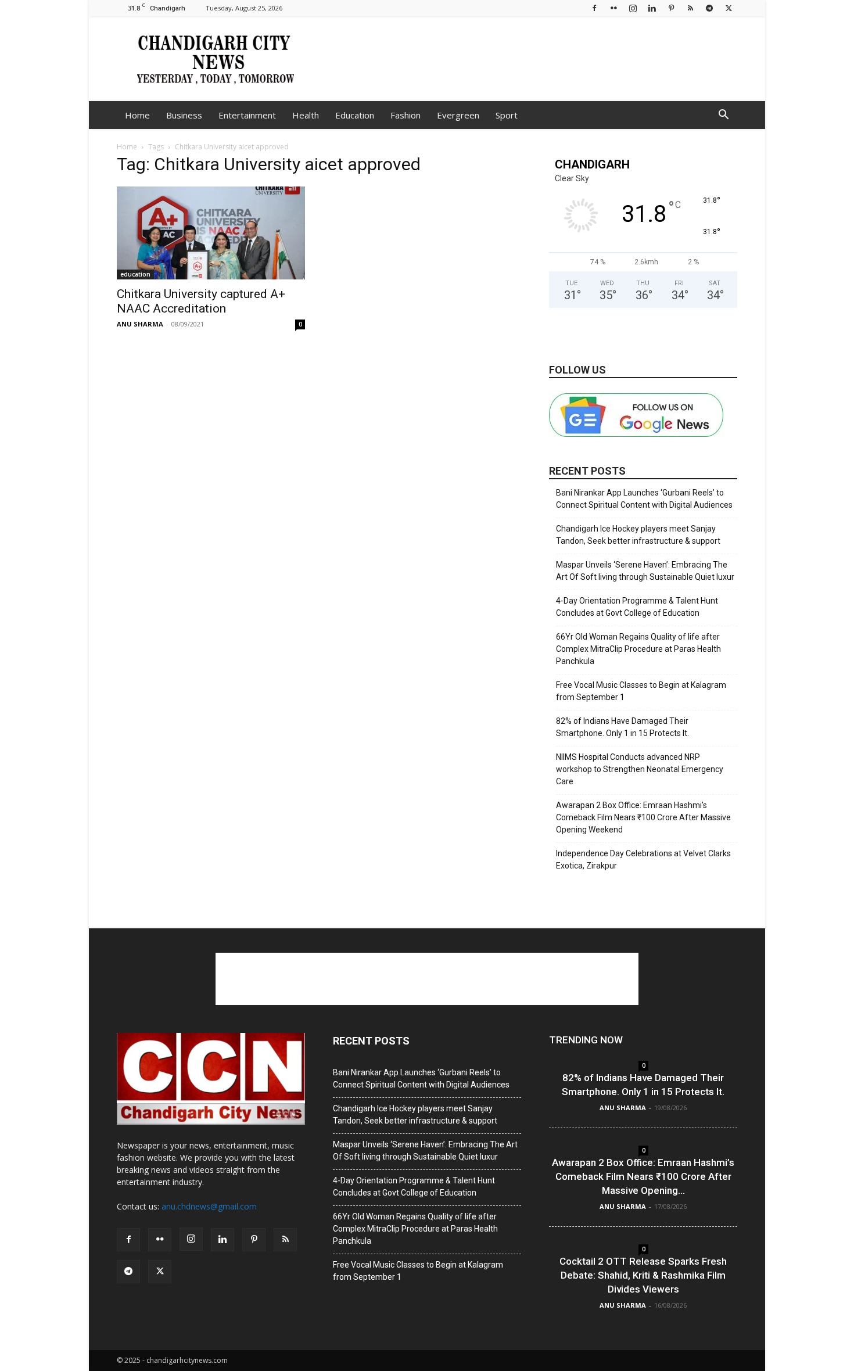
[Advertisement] (525, 59)
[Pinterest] (671, 8)
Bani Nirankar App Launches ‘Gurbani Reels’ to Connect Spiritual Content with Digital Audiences (644, 498)
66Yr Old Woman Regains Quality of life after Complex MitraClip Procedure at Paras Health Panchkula (638, 649)
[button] (723, 115)
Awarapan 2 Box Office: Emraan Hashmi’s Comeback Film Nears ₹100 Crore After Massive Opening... (643, 1176)
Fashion (405, 115)
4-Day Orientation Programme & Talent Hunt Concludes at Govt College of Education (637, 607)
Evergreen (458, 115)
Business (184, 115)
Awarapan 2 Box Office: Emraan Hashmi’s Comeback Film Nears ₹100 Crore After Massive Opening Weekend (643, 817)
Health (305, 115)
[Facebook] (594, 8)
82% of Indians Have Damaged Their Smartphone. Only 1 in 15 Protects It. (622, 727)
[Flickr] (613, 8)
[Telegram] (709, 8)
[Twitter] (728, 8)
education (135, 274)
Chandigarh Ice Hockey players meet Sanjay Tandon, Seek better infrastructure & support (638, 534)
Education (354, 115)
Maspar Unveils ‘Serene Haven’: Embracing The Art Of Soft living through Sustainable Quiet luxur (645, 571)
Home (137, 115)
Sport (507, 115)
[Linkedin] (652, 8)
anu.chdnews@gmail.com (209, 1206)
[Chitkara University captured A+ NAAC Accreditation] (211, 232)
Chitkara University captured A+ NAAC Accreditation (201, 301)
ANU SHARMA (140, 324)
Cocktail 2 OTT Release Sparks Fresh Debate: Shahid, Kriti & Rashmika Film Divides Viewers (643, 1275)
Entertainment (247, 115)
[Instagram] (632, 8)
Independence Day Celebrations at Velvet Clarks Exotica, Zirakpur (643, 859)
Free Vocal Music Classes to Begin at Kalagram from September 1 (641, 691)
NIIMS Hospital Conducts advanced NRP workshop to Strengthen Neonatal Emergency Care (639, 769)
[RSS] (690, 8)
